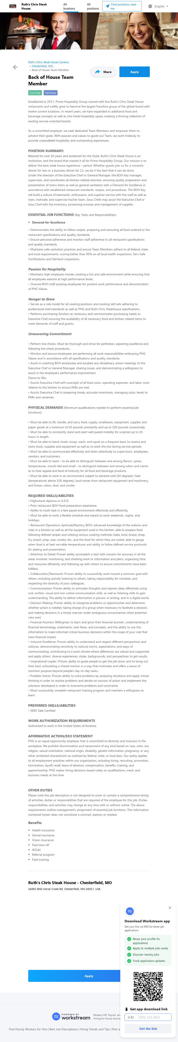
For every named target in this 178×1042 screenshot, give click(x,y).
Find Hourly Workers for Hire (28, 1029)
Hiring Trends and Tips (95, 1029)
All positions (93, 6)
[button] (158, 6)
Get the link (148, 1028)
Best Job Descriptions (63, 1029)
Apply (134, 72)
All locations (69, 6)
